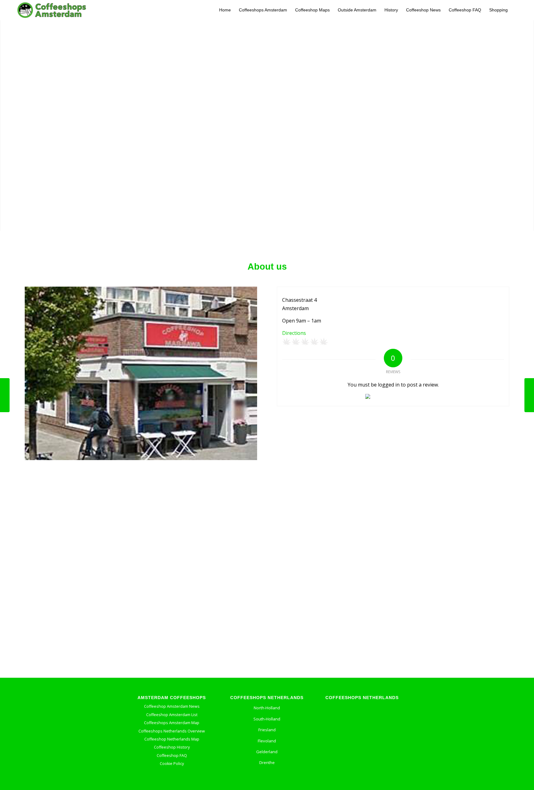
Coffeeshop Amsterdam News (172, 706)
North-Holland (267, 708)
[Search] (517, 10)
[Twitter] (264, 782)
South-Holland (266, 719)
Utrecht (362, 751)
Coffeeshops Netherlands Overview (171, 731)
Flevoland (267, 741)
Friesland (267, 729)
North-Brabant (362, 729)
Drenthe (267, 762)
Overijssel (362, 741)
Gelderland (267, 751)
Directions (294, 333)
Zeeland (362, 762)
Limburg (362, 719)
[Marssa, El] (5, 395)
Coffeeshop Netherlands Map (171, 739)
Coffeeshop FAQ (172, 755)
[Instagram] (279, 782)
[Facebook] (250, 782)
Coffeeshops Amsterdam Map (171, 722)
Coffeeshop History (172, 747)
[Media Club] (529, 395)
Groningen (362, 708)
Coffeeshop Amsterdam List (171, 714)
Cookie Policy (172, 763)
